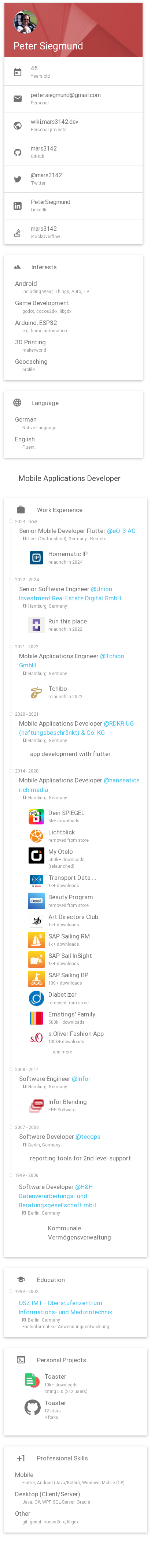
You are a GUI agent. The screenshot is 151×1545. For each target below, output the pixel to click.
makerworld (34, 350)
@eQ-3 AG (121, 531)
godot (28, 311)
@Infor (81, 1079)
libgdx (65, 311)
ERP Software (67, 1105)
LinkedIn (50, 205)
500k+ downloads (71, 1017)
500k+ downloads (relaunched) (66, 858)
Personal (66, 98)
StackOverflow (45, 232)
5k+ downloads (66, 816)
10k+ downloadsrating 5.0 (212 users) (66, 1383)
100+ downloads (68, 978)
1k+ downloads (72, 881)
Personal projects (54, 125)
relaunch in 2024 (68, 557)
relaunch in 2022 (67, 624)
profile (28, 369)
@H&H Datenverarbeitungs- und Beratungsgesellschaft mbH (57, 1196)
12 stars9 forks (55, 1409)
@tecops (88, 1137)
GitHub (44, 152)
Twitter (46, 178)
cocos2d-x (47, 311)
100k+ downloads (76, 1037)
